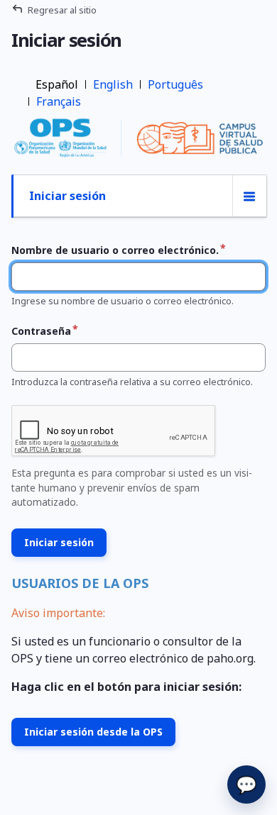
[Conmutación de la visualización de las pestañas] (249, 196)
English (113, 84)
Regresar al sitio (62, 10)
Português (175, 84)
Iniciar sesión (67, 196)
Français (58, 101)
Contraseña (41, 331)
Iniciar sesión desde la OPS (93, 731)
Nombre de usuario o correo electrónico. (115, 250)
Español (57, 84)
